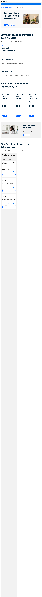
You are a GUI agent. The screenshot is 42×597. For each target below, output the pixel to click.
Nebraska (6, 7)
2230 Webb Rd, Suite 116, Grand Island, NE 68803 (8, 167)
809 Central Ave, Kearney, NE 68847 (7, 183)
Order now (37, 1)
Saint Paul (10, 7)
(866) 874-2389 (5, 169)
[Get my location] (16, 157)
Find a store (12, 25)
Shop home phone (26, 134)
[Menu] (1, 1)
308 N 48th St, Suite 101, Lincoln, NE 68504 (8, 199)
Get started (4, 115)
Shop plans (6, 25)
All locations (2, 7)
